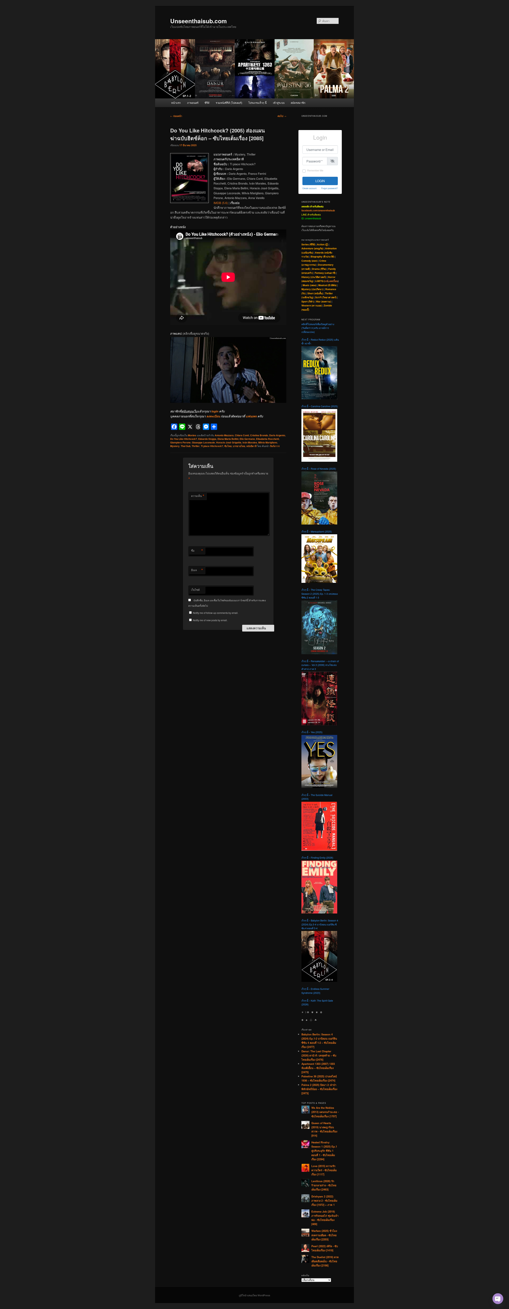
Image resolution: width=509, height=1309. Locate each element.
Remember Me (315, 170)
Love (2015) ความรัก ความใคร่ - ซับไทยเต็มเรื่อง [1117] (324, 1170)
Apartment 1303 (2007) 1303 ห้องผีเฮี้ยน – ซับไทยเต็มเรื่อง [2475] (318, 1068)
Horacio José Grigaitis (228, 442)
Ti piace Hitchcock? (212, 446)
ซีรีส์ (207, 103)
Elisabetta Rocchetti (267, 439)
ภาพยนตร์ (192, 103)
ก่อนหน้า (176, 116)
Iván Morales (250, 442)
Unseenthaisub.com (198, 21)
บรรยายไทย (239, 446)
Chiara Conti (242, 435)
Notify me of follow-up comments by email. (215, 612)
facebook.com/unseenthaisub (318, 210)
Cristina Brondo (259, 435)
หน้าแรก (176, 103)
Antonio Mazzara (224, 435)
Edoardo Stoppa (207, 439)
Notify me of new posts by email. (210, 620)
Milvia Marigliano (267, 442)
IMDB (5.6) (221, 203)
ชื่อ (197, 550)
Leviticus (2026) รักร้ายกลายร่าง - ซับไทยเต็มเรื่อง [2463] (323, 1185)
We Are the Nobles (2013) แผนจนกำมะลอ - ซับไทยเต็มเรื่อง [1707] (325, 1112)
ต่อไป (282, 116)
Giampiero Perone (180, 442)
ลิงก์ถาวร (275, 446)
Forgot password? (329, 188)
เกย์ (326, 281)
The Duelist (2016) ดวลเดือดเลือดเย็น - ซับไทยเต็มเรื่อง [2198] (325, 1261)
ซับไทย (228, 446)
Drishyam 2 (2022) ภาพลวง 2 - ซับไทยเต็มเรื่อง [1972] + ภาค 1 (324, 1200)
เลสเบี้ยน (333, 281)
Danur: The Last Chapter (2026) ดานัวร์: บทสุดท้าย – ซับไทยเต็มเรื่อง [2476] (318, 1055)
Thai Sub (185, 446)
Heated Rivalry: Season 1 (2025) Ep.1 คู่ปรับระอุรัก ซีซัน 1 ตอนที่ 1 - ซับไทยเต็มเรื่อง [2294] (324, 1150)
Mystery (175, 446)
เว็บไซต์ (195, 590)
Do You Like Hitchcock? (183, 439)
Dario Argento (277, 435)
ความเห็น (197, 496)
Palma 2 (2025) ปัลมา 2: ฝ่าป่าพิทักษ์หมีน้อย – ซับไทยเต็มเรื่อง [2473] (319, 1089)
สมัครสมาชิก (298, 103)
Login (320, 181)
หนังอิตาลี (251, 446)
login (214, 411)
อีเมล (197, 570)
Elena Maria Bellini (228, 439)
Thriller (196, 446)
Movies (192, 435)
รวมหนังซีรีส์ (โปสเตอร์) (229, 103)
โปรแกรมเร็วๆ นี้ (257, 103)
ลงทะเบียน (213, 416)
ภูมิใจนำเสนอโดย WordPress (254, 1295)
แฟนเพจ (251, 416)
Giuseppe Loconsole (203, 442)
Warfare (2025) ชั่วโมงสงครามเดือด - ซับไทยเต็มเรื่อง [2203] (324, 1235)
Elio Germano (247, 439)
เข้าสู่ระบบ (279, 103)
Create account (309, 188)
